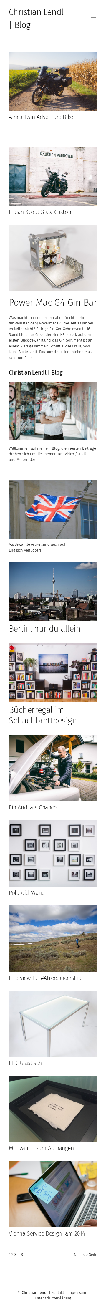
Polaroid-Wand (27, 893)
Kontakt (58, 1292)
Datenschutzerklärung (53, 1298)
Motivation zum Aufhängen (41, 1148)
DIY (60, 454)
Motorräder (25, 459)
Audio (82, 454)
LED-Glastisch (25, 1063)
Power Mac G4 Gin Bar (53, 302)
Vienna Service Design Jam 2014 (47, 1233)
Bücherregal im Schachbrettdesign (43, 715)
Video (69, 454)
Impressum (76, 1292)
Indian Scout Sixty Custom (41, 212)
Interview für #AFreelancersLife (45, 978)
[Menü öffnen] (93, 18)
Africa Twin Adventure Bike (41, 117)
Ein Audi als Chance (33, 807)
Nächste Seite (85, 1254)
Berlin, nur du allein (45, 629)
